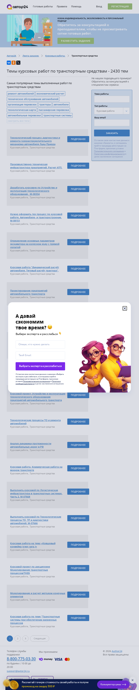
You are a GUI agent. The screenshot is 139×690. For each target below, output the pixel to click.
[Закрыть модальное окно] (125, 308)
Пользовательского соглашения (36, 381)
